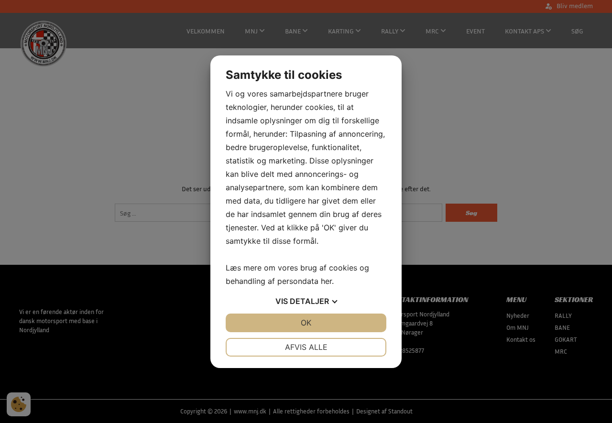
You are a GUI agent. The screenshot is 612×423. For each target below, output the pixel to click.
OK (306, 322)
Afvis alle (306, 347)
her (326, 281)
